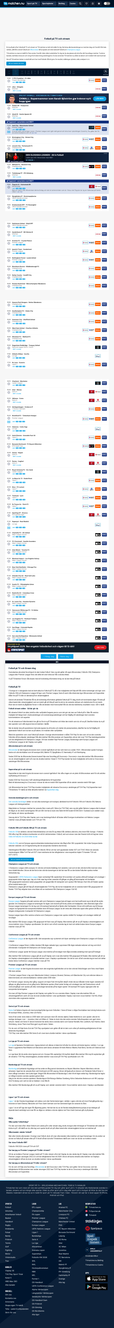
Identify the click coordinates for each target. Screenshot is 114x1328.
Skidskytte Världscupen (42, 1297)
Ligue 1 (11, 1101)
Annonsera (9, 1302)
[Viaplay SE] (91, 80)
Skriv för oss (10, 1312)
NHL (34, 1264)
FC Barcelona (64, 1257)
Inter (60, 1243)
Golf (7, 1246)
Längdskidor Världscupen (42, 1293)
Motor (7, 1254)
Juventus (62, 1250)
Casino (73, 3)
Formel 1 (35, 1279)
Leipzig (62, 1236)
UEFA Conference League (43, 1286)
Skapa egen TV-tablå (14, 1305)
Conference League (16, 939)
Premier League (15, 969)
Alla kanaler (10, 1285)
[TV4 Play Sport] (92, 392)
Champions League (73, 50)
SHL (33, 1261)
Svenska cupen (38, 1250)
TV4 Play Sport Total (14, 1274)
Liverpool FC (64, 1214)
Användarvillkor (91, 1256)
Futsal (7, 1232)
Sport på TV (32, 3)
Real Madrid (64, 1254)
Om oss (8, 1294)
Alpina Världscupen (40, 1289)
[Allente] (98, 80)
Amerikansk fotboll (13, 1214)
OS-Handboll (37, 1282)
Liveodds (18, 90)
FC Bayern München (67, 1229)
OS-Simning (37, 1307)
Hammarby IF (64, 1275)
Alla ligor (35, 1314)
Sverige (62, 1279)
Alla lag (62, 1282)
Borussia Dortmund (67, 1232)
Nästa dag (64, 656)
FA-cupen (36, 1214)
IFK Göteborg (64, 1271)
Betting (62, 3)
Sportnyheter (47, 3)
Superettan (36, 1254)
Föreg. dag (49, 656)
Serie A (11, 1010)
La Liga (11, 1045)
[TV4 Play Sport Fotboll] (92, 186)
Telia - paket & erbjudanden (16, 1309)
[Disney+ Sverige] (98, 356)
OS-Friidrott (37, 1304)
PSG (60, 1225)
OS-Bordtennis (38, 1311)
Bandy (7, 1236)
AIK (60, 1261)
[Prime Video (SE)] (91, 127)
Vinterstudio (10, 1257)
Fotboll (8, 1207)
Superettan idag (53, 790)
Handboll (9, 1221)
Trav (7, 1261)
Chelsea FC (63, 1218)
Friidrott (8, 1239)
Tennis (8, 1243)
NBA (34, 1271)
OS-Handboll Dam (39, 1300)
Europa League (14, 901)
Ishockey (9, 1211)
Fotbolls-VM (13, 832)
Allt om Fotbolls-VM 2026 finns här (21, 859)
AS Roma (62, 1239)
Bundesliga (13, 1069)
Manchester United (67, 1221)
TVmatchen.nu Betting (94, 1260)
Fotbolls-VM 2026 (39, 1257)
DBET (13, 82)
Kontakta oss (10, 1298)
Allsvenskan (34, 50)
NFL (33, 1275)
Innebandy (9, 1229)
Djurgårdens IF (65, 1268)
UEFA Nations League (41, 1229)
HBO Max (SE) (11, 1281)
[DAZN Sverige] (98, 347)
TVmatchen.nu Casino (94, 1265)
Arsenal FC (63, 1207)
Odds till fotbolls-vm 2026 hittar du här (23, 837)
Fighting (8, 1250)
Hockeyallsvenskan (40, 1268)
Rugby (8, 1225)
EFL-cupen (36, 1207)
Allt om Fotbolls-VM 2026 (16, 63)
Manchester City (65, 1211)
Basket (8, 1218)
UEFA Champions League (28, 877)
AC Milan (62, 1246)
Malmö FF (63, 1264)
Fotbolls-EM (13, 843)
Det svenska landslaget (18, 802)
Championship (38, 1211)
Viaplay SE (9, 1270)
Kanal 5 (8, 1278)
